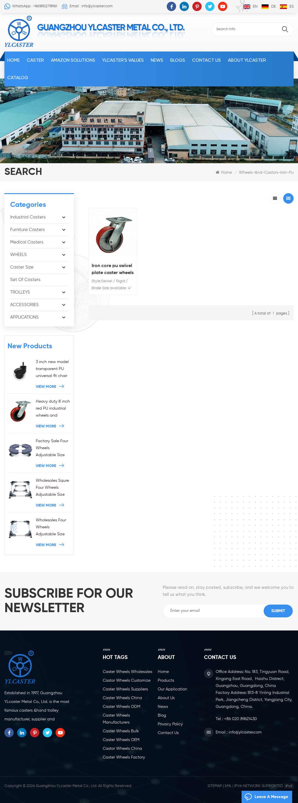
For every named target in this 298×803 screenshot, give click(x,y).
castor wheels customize (126, 680)
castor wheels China (122, 749)
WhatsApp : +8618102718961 (34, 6)
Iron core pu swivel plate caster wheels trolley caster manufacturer (113, 270)
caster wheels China (122, 698)
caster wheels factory (124, 757)
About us (166, 698)
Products (166, 680)
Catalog (17, 77)
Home (13, 60)
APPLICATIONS (24, 317)
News (157, 60)
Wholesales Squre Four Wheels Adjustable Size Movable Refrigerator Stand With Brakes (53, 488)
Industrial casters (28, 217)
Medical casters (26, 242)
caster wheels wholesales (127, 672)
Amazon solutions (73, 60)
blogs (177, 60)
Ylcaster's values (123, 60)
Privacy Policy (170, 724)
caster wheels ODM (121, 707)
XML (228, 786)
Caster (35, 60)
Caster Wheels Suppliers (125, 689)
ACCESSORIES (24, 305)
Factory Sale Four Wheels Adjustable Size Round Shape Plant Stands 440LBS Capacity (52, 449)
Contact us (206, 60)
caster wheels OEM (121, 740)
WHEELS (18, 255)
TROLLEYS (20, 292)
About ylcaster (247, 60)
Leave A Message (271, 797)
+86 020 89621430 (240, 719)
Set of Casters (25, 280)
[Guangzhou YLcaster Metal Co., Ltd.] (19, 31)
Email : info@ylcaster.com (91, 6)
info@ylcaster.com (245, 732)
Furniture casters (27, 230)
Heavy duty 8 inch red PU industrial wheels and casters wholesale (53, 409)
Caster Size (21, 267)
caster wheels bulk (121, 731)
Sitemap (214, 786)
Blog (162, 715)
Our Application (172, 689)
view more (46, 387)
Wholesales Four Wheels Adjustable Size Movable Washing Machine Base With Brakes (52, 528)
